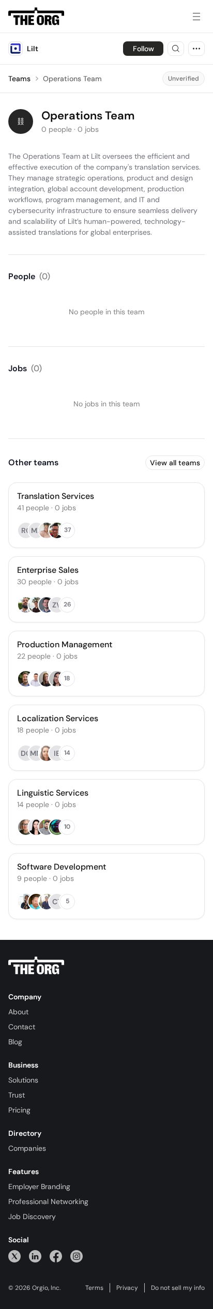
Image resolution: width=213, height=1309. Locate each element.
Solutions (23, 1080)
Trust (16, 1095)
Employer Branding (39, 1186)
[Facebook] (56, 1256)
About (18, 1011)
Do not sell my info (178, 1288)
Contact (21, 1026)
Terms (94, 1288)
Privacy (127, 1288)
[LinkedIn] (35, 1256)
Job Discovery (32, 1216)
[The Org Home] (36, 16)
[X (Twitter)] (14, 1256)
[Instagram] (76, 1256)
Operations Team (72, 78)
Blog (15, 1041)
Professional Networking (48, 1201)
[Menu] (196, 16)
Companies (27, 1148)
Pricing (19, 1110)
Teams (19, 78)
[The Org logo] (36, 965)
